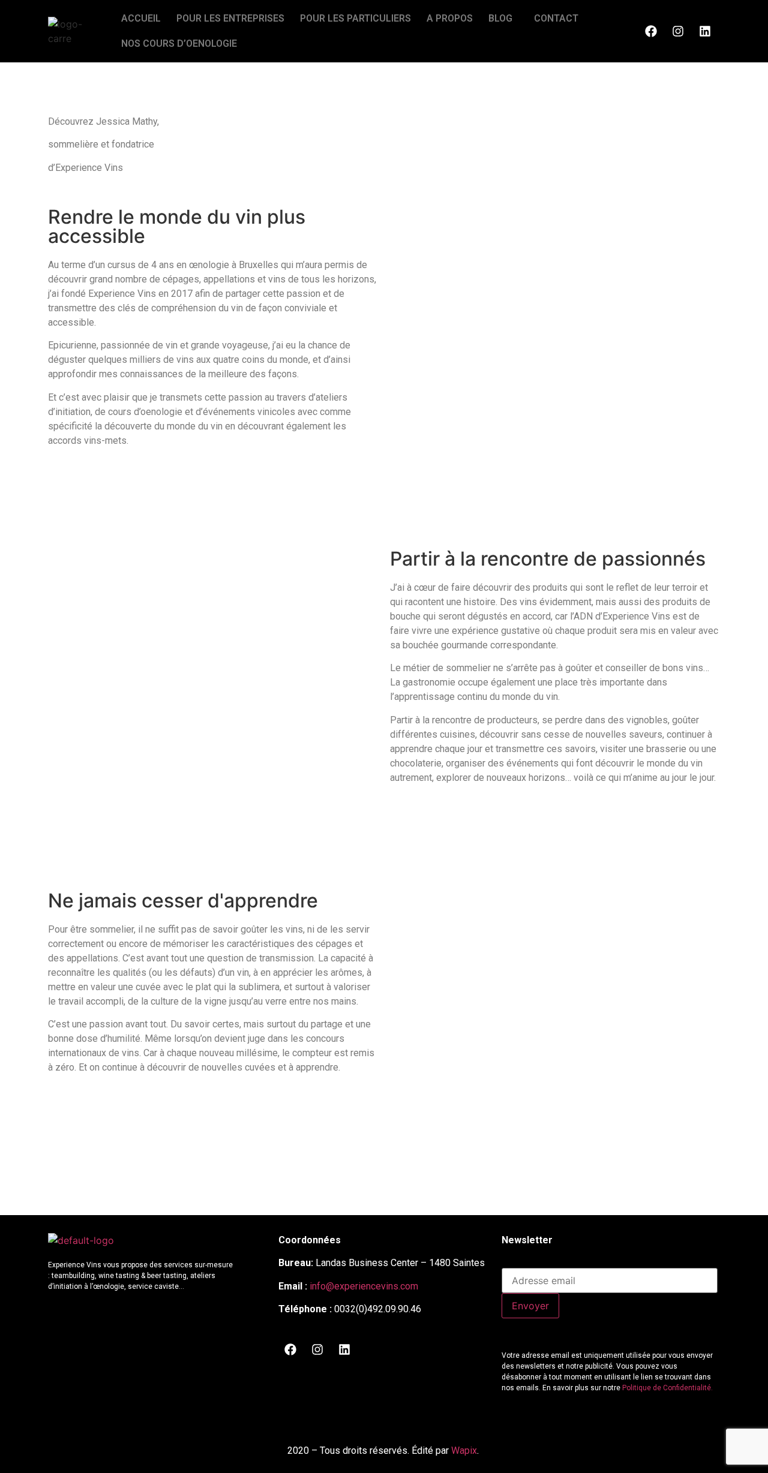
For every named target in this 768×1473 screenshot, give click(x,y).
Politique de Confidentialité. (667, 1388)
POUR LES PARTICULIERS (355, 18)
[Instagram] (678, 31)
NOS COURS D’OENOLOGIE (179, 43)
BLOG (500, 18)
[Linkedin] (705, 31)
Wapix (464, 1450)
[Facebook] (651, 31)
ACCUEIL (141, 18)
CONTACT (556, 18)
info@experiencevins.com (364, 1286)
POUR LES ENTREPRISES (230, 18)
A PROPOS (450, 18)
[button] (503, 18)
